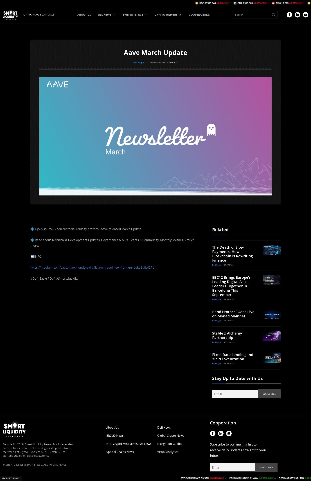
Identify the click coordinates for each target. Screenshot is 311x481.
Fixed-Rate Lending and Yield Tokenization (232, 356)
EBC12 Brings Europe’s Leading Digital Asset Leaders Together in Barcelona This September (231, 286)
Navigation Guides (169, 444)
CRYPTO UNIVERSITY (168, 14)
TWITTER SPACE (133, 14)
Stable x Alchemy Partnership (227, 335)
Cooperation (223, 423)
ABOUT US (84, 14)
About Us (112, 427)
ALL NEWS (104, 14)
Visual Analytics (167, 452)
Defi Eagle (138, 62)
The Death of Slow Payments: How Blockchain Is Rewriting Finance (232, 254)
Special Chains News (120, 452)
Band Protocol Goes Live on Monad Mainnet (233, 314)
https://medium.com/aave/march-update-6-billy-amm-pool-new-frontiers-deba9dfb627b (92, 267)
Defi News (164, 427)
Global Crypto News (170, 436)
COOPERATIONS (199, 14)
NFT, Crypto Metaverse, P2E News (129, 444)
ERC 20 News (115, 436)
